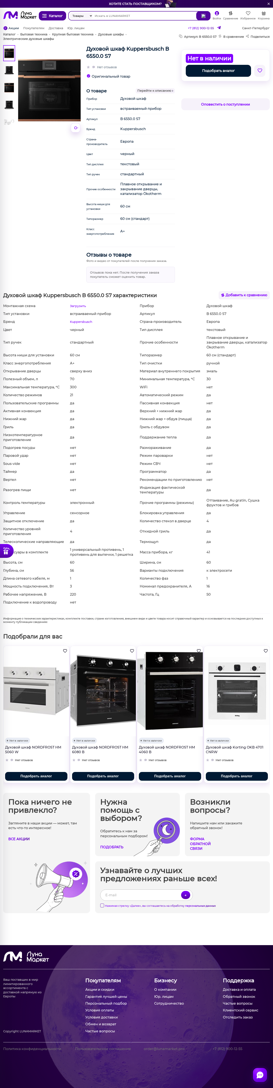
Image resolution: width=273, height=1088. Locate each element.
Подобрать (111, 847)
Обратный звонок (239, 997)
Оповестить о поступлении (225, 104)
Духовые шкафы (111, 34)
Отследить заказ (238, 1017)
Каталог (9, 34)
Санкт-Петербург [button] (256, 28)
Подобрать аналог (218, 71)
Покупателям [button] (103, 980)
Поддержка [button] (238, 980)
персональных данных (200, 905)
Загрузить (78, 306)
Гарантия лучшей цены (106, 997)
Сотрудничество (169, 1003)
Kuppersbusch (81, 322)
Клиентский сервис (240, 1010)
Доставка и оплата (239, 990)
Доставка (56, 28)
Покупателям (33, 28)
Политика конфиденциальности (32, 1049)
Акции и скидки (99, 990)
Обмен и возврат (100, 1024)
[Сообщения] (260, 1075)
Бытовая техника (33, 34)
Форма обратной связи (200, 844)
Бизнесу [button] (165, 980)
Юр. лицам (75, 28)
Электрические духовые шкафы (28, 39)
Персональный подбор (106, 1003)
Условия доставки (101, 1017)
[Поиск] (203, 15)
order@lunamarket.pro (164, 1049)
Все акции (19, 839)
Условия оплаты (99, 1010)
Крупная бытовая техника (72, 34)
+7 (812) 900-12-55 (201, 28)
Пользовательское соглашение (103, 1049)
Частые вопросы (100, 1031)
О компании (165, 990)
